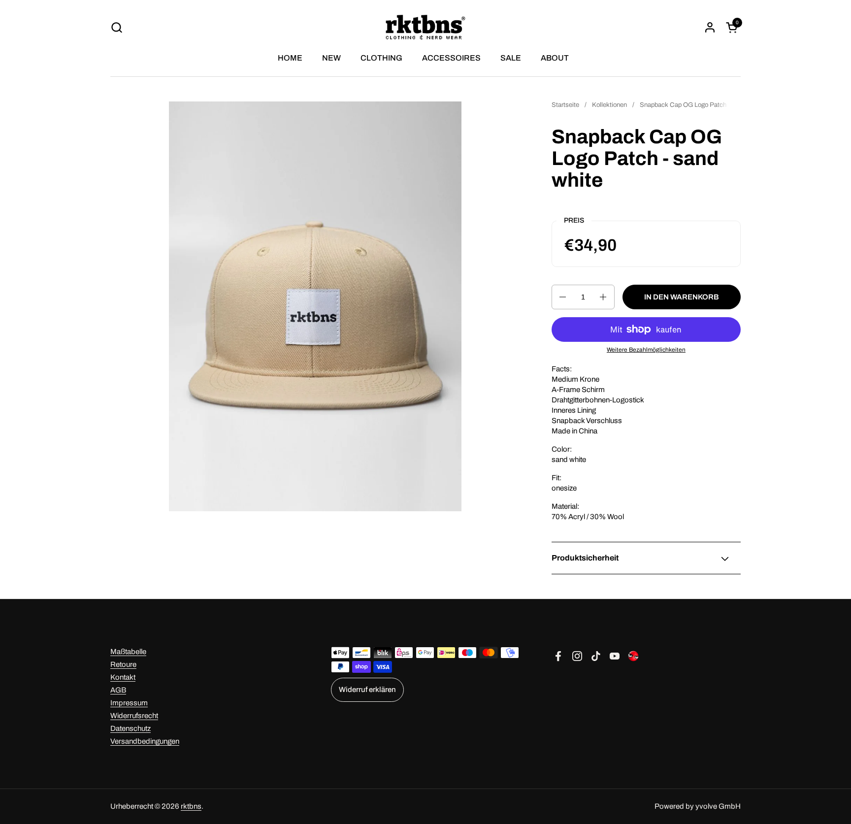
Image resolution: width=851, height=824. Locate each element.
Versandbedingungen (144, 741)
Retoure (123, 664)
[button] (116, 27)
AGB (118, 690)
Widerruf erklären (367, 689)
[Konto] (710, 27)
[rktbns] (425, 27)
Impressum (129, 703)
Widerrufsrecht (134, 716)
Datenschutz (130, 728)
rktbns (191, 806)
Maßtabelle (128, 652)
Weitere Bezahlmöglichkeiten (646, 349)
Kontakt (122, 677)
